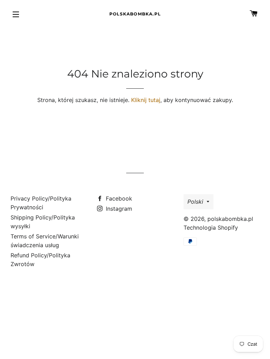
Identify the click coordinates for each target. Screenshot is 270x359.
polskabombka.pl (135, 13)
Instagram (118, 208)
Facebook (118, 198)
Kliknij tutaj (145, 99)
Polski (195, 201)
